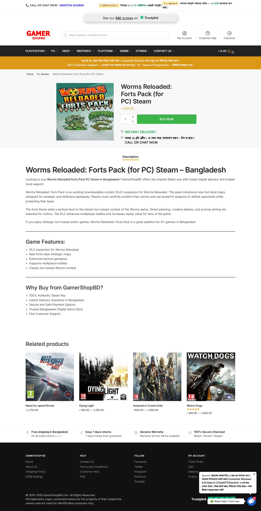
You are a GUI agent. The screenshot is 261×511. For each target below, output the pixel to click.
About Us (31, 466)
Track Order (196, 461)
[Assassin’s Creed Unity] (157, 377)
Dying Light (86, 405)
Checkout (229, 38)
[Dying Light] (103, 377)
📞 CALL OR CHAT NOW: (42, 5)
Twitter (138, 466)
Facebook (140, 461)
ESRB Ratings (34, 476)
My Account (184, 38)
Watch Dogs (194, 405)
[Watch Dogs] (211, 377)
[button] (226, 51)
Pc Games (43, 74)
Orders (192, 476)
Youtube (139, 481)
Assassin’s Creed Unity (148, 405)
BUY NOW (167, 119)
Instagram (140, 471)
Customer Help (208, 38)
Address (193, 471)
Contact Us (87, 461)
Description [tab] (130, 156)
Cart (191, 466)
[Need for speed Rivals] (50, 377)
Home (30, 74)
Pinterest (140, 476)
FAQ (82, 476)
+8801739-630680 (71, 5)
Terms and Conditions (94, 466)
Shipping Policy (36, 471)
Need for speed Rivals (40, 405)
